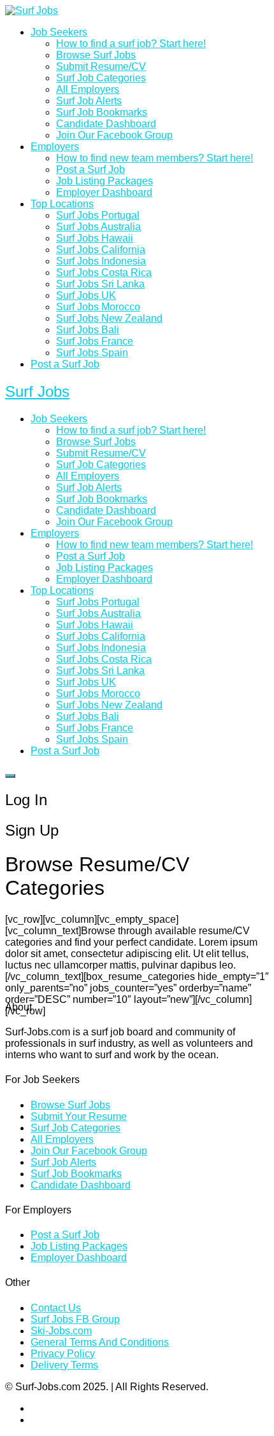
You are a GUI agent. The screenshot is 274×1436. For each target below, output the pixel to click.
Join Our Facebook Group (114, 135)
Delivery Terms (64, 1365)
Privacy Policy (63, 1353)
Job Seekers (59, 32)
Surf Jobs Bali (87, 329)
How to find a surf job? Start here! (131, 43)
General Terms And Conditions (100, 1342)
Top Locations (62, 203)
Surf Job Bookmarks (101, 112)
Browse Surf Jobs (96, 55)
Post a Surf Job (90, 169)
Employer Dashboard (104, 192)
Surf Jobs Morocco (98, 306)
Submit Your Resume (79, 1116)
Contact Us (56, 1307)
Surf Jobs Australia (98, 226)
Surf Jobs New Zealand (109, 318)
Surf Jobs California (100, 249)
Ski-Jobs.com (61, 1330)
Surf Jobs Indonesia (101, 261)
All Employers (87, 89)
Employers (55, 146)
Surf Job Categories (101, 77)
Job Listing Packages (104, 181)
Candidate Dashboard (106, 123)
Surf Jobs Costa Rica (104, 272)
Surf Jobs (37, 391)
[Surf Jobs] (31, 10)
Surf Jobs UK (86, 295)
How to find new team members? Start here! (154, 158)
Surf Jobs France (94, 341)
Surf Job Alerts (89, 100)
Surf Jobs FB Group (75, 1319)
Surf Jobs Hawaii (94, 238)
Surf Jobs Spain (92, 352)
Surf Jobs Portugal (98, 215)
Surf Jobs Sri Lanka (100, 284)
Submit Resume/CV (101, 66)
